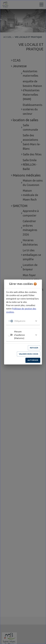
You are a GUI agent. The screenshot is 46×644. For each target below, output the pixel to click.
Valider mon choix (28, 354)
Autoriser (32, 360)
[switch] (9, 334)
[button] (23, 321)
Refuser (34, 348)
